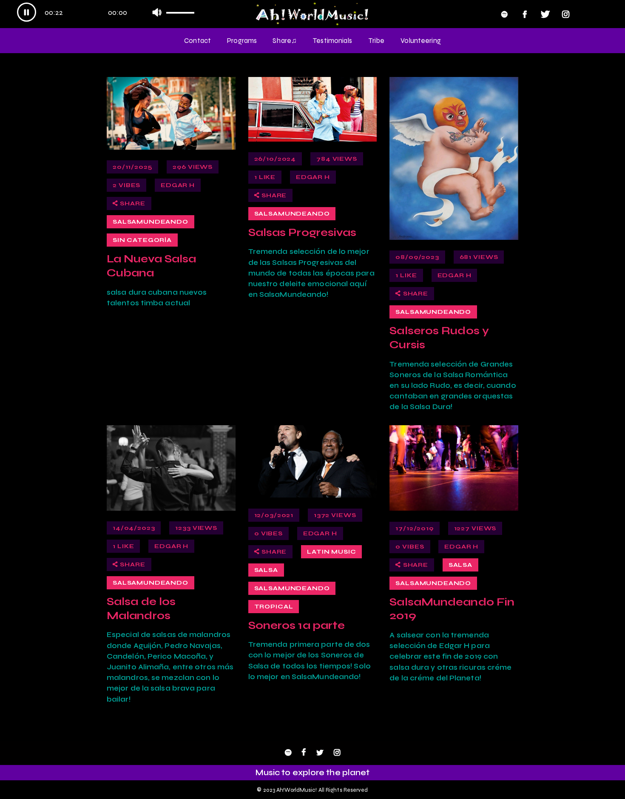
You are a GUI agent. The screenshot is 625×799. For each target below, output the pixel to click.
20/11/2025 (132, 167)
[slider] (183, 10)
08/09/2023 (417, 257)
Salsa (266, 570)
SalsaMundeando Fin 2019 (451, 608)
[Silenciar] (156, 12)
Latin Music (331, 551)
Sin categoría (142, 240)
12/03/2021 (273, 515)
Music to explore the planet (313, 772)
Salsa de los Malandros (141, 608)
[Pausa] (26, 12)
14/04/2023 (134, 528)
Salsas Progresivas (302, 232)
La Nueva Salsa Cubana (151, 265)
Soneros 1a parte (296, 625)
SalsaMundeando (150, 221)
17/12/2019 (414, 528)
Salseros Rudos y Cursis (439, 337)
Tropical (273, 606)
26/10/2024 (275, 158)
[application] (109, 13)
